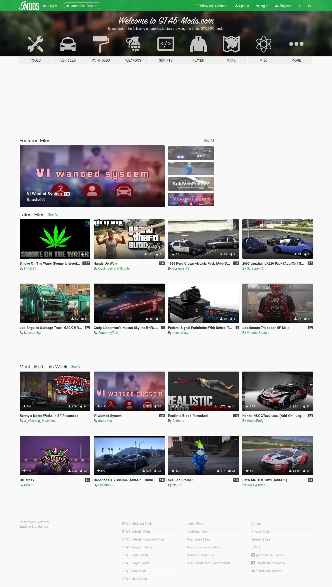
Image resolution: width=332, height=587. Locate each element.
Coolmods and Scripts (114, 268)
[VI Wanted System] (191, 199)
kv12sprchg (32, 332)
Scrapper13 (181, 268)
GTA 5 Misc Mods (134, 578)
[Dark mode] (300, 5)
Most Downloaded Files (203, 547)
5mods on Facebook (270, 563)
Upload (243, 5)
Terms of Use (261, 539)
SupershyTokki (108, 332)
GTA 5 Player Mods (135, 563)
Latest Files (195, 523)
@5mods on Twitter (269, 555)
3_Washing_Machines (40, 420)
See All (209, 140)
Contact (256, 523)
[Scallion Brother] (191, 168)
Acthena (178, 420)
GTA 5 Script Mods (135, 555)
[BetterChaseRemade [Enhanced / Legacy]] (191, 153)
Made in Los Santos (33, 526)
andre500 (105, 420)
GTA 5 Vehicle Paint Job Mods (143, 539)
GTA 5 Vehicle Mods (136, 531)
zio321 (177, 485)
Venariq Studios (258, 332)
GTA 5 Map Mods (134, 571)
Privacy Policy (261, 531)
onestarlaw (180, 332)
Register (285, 5)
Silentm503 (106, 485)
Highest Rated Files (201, 555)
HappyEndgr (256, 420)
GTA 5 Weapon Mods (137, 547)
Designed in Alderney (34, 522)
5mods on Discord (268, 571)
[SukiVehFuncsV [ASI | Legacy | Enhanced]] (191, 184)
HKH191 (30, 268)
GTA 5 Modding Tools (137, 523)
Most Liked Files (198, 539)
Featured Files (197, 531)
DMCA (256, 547)
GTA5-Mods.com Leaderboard (208, 563)
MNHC (29, 485)
